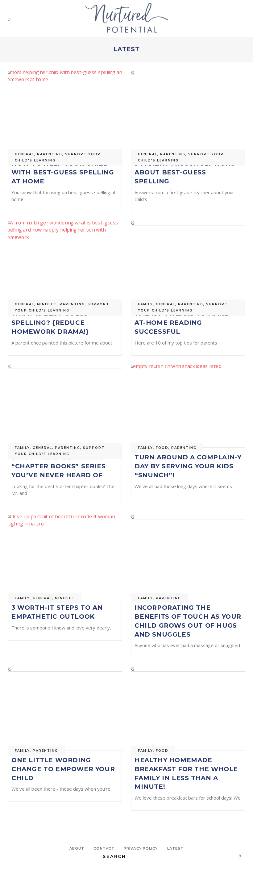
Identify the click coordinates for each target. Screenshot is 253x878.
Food (162, 448)
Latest (175, 848)
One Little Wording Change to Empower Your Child (63, 769)
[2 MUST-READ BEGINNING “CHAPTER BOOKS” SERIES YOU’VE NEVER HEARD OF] (65, 406)
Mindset (47, 304)
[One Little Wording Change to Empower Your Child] (65, 708)
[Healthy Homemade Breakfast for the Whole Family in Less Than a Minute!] (188, 708)
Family (145, 304)
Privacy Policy (141, 848)
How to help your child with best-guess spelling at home (62, 172)
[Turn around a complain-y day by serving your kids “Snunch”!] (188, 406)
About (77, 848)
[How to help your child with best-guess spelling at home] (65, 112)
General (24, 154)
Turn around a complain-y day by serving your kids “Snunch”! (188, 466)
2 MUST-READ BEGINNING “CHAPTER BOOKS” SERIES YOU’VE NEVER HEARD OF (58, 466)
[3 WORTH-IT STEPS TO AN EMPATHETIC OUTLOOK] (65, 556)
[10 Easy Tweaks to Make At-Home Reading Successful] (188, 262)
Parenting (49, 154)
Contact (103, 848)
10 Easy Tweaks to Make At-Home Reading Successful (181, 322)
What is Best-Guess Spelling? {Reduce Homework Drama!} (50, 322)
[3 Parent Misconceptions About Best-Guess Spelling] (188, 112)
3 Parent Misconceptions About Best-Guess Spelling (185, 172)
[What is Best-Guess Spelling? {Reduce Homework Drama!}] (65, 262)
